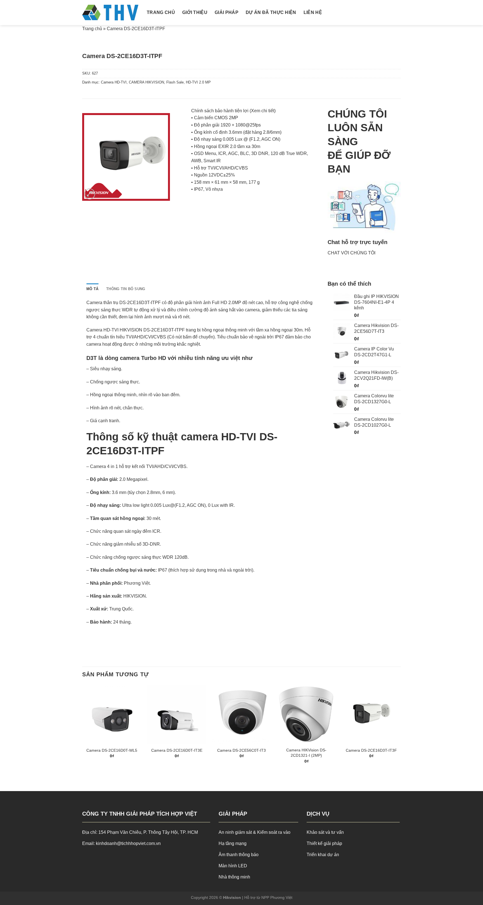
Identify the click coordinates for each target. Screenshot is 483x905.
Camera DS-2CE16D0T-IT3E (176, 750)
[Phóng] (89, 193)
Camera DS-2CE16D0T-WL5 (111, 750)
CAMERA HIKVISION (146, 82)
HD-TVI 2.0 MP (198, 82)
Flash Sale (175, 82)
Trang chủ (161, 12)
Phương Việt (137, 583)
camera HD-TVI (218, 437)
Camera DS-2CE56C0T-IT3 (241, 750)
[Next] (400, 729)
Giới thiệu (194, 12)
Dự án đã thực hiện (271, 12)
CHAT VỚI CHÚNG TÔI (351, 252)
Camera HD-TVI (114, 82)
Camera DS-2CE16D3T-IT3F (371, 750)
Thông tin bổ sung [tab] (125, 289)
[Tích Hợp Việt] (110, 12)
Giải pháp (226, 12)
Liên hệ (313, 12)
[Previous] (82, 729)
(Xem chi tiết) (263, 110)
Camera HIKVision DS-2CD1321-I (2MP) (306, 753)
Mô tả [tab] (92, 289)
